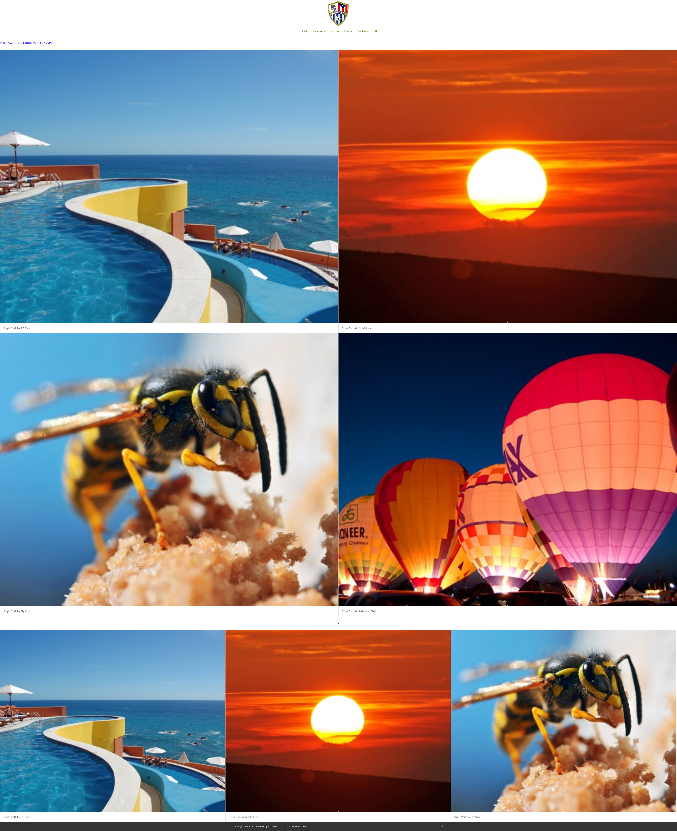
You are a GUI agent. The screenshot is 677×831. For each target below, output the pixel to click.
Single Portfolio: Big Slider (17, 611)
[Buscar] (375, 31)
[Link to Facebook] (442, 826)
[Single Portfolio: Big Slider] (169, 469)
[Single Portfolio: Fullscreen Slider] (507, 469)
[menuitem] (305, 31)
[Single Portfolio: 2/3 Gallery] (507, 186)
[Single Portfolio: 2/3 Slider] (169, 186)
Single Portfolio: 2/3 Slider (17, 328)
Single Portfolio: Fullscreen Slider (359, 611)
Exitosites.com (275, 826)
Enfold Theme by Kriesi (295, 826)
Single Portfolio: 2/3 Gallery (356, 328)
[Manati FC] (338, 13)
